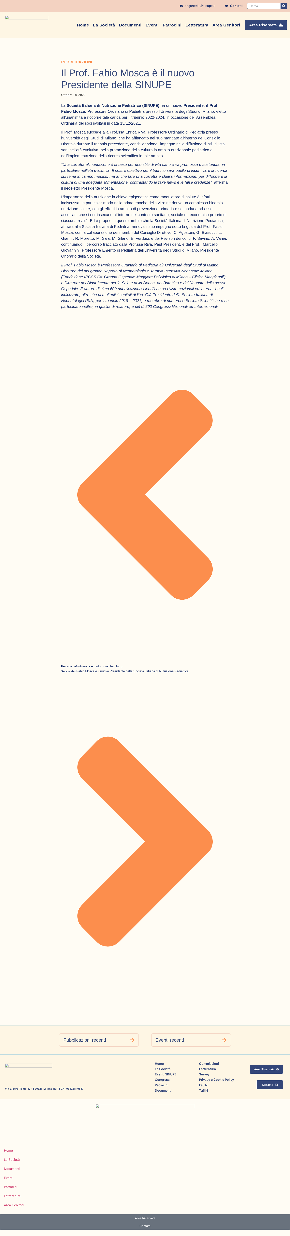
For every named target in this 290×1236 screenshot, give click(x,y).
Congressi (162, 1080)
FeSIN (203, 1085)
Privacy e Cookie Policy (216, 1080)
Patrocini (172, 25)
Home (83, 25)
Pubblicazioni (76, 62)
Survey (204, 1074)
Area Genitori (226, 25)
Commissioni (209, 1064)
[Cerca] (284, 6)
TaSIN (203, 1090)
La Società (104, 25)
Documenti (130, 25)
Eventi (152, 25)
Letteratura (197, 25)
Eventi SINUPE (166, 1074)
